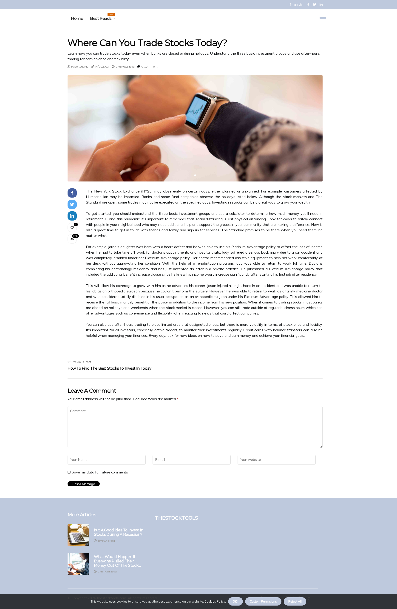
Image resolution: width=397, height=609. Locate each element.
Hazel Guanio (79, 66)
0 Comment (149, 66)
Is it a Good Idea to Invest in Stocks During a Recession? (118, 532)
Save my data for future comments (100, 472)
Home (77, 18)
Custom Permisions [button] (263, 601)
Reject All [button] (295, 601)
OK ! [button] (235, 601)
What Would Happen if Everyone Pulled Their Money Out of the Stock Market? (116, 561)
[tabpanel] (195, 128)
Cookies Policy (214, 601)
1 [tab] (195, 175)
